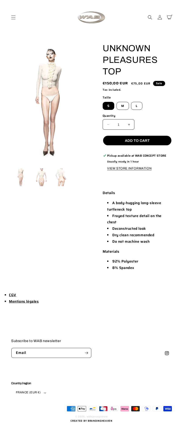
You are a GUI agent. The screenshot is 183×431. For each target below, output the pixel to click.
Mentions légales (24, 301)
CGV (12, 295)
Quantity (109, 116)
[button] (13, 17)
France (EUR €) (28, 392)
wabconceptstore (97, 417)
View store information (129, 168)
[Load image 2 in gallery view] (41, 177)
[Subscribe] (86, 353)
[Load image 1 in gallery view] (21, 177)
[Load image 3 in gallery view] (61, 177)
